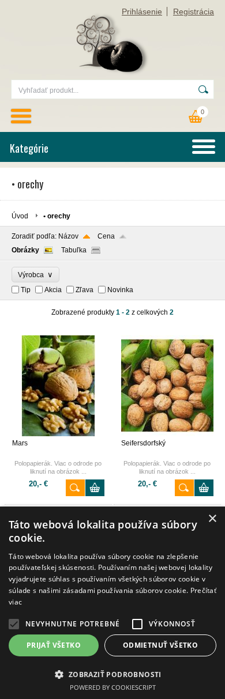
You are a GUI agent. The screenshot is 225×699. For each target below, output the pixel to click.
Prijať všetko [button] (54, 645)
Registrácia (193, 11)
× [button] (212, 519)
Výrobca (35, 274)
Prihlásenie (142, 11)
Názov (68, 236)
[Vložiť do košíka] (94, 487)
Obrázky (25, 250)
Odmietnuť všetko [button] (160, 645)
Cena (106, 236)
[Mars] (58, 434)
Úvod (20, 216)
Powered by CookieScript (113, 687)
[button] (13, 624)
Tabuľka (74, 250)
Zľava (84, 290)
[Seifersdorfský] (167, 434)
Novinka (120, 290)
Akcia (53, 290)
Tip (26, 290)
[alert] (112, 603)
